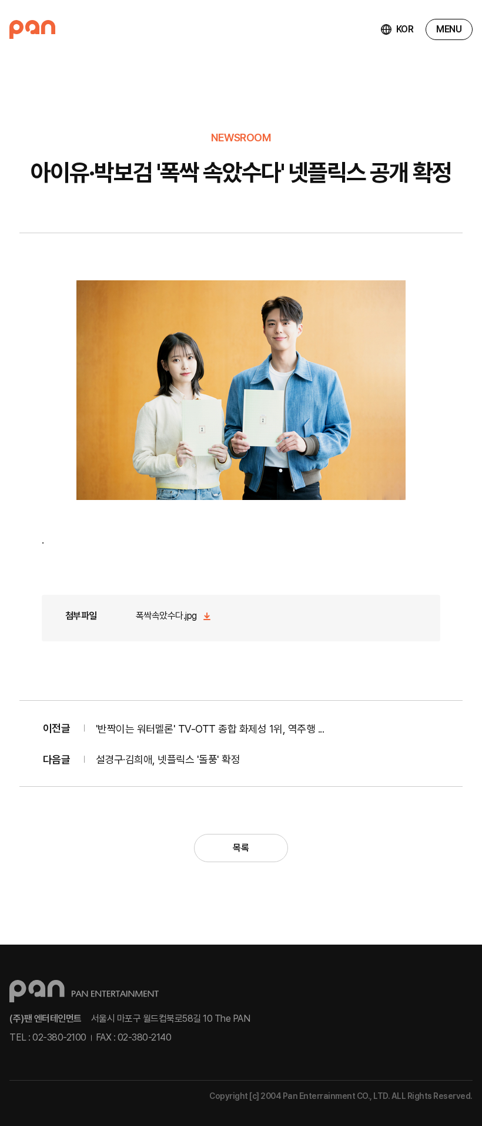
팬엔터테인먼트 (32, 29)
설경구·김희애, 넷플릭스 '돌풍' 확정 (168, 759)
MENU (448, 29)
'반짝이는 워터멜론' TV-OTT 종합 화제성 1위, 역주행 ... (210, 729)
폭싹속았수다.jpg (166, 615)
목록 (241, 847)
